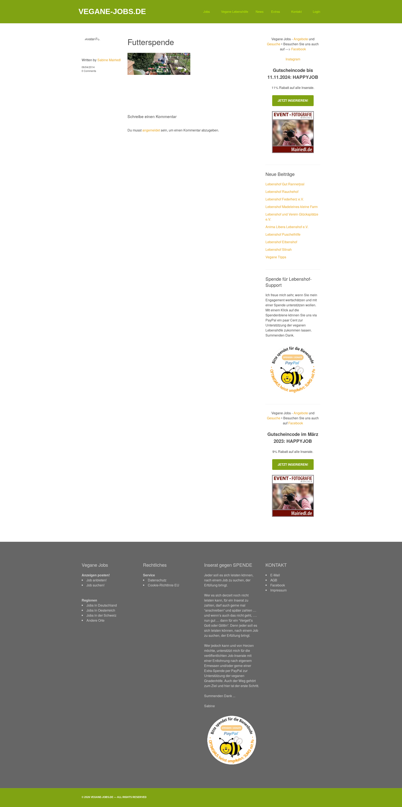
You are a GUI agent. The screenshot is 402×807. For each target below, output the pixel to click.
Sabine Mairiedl (109, 59)
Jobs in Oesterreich (100, 610)
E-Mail (275, 575)
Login (316, 11)
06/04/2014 (88, 67)
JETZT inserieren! (293, 100)
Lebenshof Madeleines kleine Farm (291, 206)
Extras (275, 11)
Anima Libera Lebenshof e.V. (286, 226)
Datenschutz (157, 580)
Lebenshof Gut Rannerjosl (284, 184)
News (260, 11)
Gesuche (273, 44)
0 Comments (89, 71)
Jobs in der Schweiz (101, 615)
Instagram (293, 59)
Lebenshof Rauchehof (281, 191)
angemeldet (151, 130)
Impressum (278, 590)
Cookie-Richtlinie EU (163, 585)
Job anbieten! (96, 580)
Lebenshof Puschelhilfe (282, 234)
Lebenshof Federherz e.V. (284, 199)
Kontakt (296, 11)
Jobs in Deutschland (101, 605)
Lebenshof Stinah (278, 249)
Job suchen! (95, 585)
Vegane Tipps (275, 257)
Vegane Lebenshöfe (234, 11)
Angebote (301, 38)
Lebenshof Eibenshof (281, 241)
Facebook (298, 49)
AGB (273, 580)
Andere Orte (95, 620)
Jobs (206, 11)
